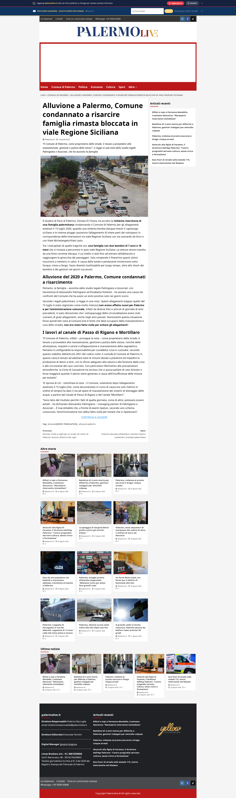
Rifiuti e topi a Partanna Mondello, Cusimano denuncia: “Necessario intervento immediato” (55, 484)
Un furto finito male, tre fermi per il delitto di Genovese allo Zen (128, 580)
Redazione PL (50, 139)
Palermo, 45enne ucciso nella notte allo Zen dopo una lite (94, 626)
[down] (136, 87)
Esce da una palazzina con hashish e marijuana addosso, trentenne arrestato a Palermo (58, 581)
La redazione (46, 18)
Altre (132, 87)
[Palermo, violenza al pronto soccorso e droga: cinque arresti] (130, 465)
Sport (122, 87)
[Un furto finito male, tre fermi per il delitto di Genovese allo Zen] (130, 562)
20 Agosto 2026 (136, 539)
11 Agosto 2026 (136, 636)
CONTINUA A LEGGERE (94, 417)
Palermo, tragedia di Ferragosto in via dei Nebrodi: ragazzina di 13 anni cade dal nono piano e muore (58, 628)
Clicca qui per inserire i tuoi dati (186, 11)
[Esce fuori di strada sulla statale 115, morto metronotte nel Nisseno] (181, 663)
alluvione (52, 424)
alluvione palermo (87, 424)
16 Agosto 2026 (99, 589)
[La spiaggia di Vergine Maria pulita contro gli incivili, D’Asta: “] (94, 512)
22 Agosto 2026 (63, 491)
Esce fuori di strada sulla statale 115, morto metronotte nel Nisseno (171, 161)
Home (44, 87)
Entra (168, 11)
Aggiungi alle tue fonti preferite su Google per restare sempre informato (75, 3)
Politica (83, 87)
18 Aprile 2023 (64, 139)
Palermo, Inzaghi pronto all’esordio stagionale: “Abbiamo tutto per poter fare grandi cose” (92, 581)
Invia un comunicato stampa (79, 18)
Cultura (110, 87)
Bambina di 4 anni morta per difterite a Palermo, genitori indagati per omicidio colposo (94, 484)
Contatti (59, 18)
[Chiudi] (201, 3)
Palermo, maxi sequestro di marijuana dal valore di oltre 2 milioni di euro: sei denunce (130, 531)
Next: (123, 434)
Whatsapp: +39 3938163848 (108, 18)
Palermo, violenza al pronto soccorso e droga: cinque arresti (130, 483)
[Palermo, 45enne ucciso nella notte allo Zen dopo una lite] (94, 610)
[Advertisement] (118, 63)
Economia (97, 87)
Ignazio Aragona (68, 744)
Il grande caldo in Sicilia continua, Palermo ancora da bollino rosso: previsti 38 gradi (130, 628)
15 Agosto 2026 (63, 636)
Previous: (65, 434)
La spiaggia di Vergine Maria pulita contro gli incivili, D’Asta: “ (94, 530)
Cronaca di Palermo (63, 87)
